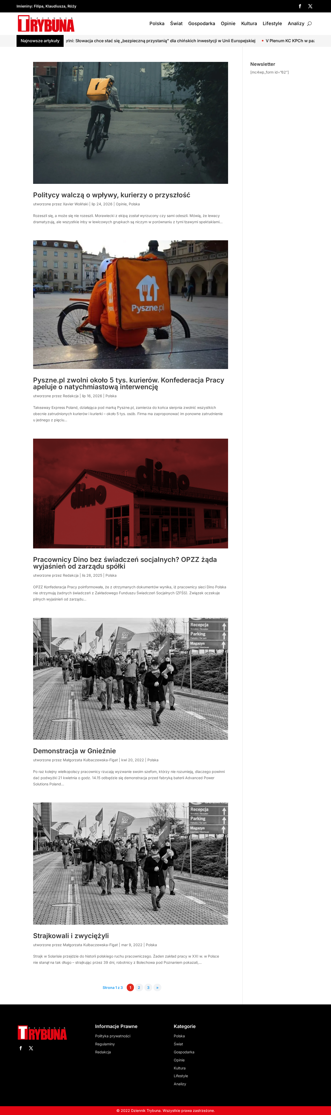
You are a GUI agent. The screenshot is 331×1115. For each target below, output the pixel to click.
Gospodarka (201, 23)
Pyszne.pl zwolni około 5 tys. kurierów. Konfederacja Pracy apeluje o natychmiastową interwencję (128, 383)
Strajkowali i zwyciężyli (71, 936)
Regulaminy (105, 1044)
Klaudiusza (55, 6)
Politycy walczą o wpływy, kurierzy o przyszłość (111, 195)
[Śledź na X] (310, 6)
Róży (71, 6)
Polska (156, 23)
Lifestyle (272, 23)
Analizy (296, 23)
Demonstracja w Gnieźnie (74, 751)
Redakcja (71, 396)
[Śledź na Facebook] (300, 6)
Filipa (38, 6)
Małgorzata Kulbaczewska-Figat (90, 760)
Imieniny (24, 6)
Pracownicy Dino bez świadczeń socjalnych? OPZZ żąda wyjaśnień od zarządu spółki (125, 562)
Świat (176, 23)
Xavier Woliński (75, 204)
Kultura (249, 23)
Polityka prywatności (112, 1036)
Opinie (228, 23)
